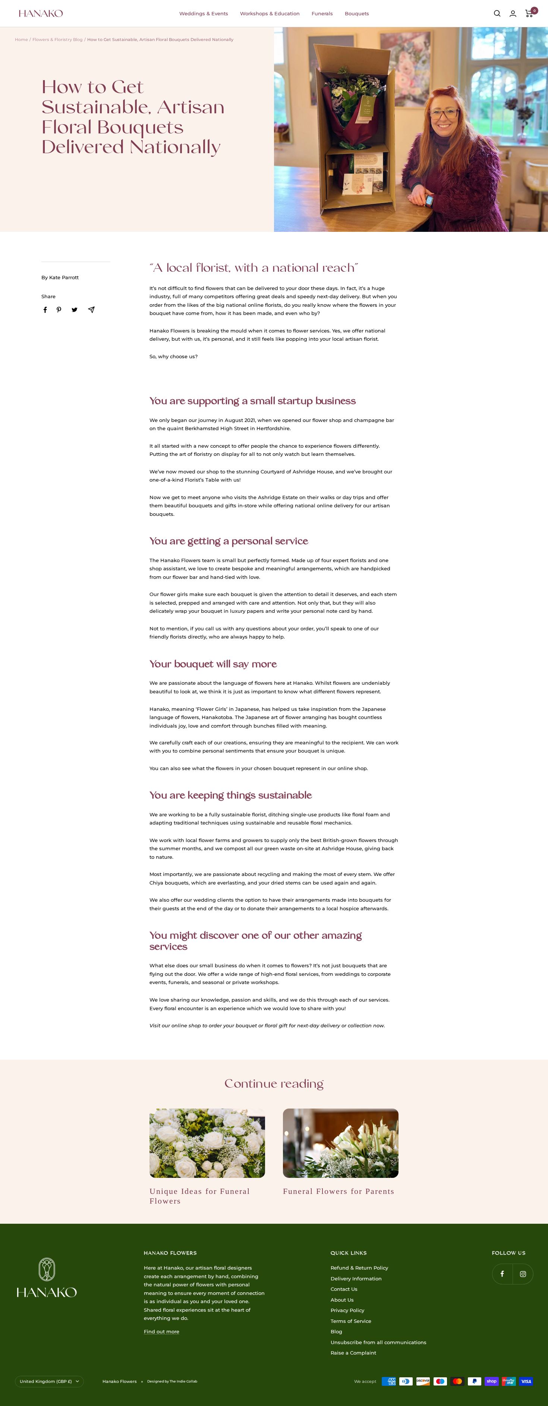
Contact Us (344, 1289)
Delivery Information (356, 1279)
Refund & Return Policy (359, 1268)
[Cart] (529, 13)
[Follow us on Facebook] (502, 1274)
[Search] (497, 13)
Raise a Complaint (353, 1353)
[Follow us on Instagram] (523, 1274)
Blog (336, 1331)
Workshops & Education (270, 13)
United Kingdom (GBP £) (46, 1381)
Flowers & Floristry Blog (57, 39)
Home (21, 39)
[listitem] (45, 310)
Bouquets (357, 13)
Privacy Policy (347, 1310)
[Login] (513, 13)
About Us (342, 1300)
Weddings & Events (203, 13)
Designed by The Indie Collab (172, 1381)
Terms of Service (351, 1321)
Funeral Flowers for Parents (339, 1191)
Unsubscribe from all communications (378, 1342)
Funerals (322, 13)
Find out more (161, 1331)
